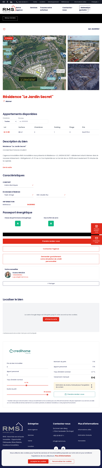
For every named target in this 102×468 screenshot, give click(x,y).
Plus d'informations (63, 456)
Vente (35, 2)
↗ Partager (51, 283)
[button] (4, 29)
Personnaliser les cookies (62, 461)
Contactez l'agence (51, 249)
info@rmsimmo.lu (59, 441)
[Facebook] (7, 2)
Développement (53, 2)
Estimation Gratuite (85, 435)
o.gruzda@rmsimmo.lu (20, 277)
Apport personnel (13, 371)
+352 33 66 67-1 (23, 2)
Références (65, 2)
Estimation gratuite (84, 8)
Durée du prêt (12, 389)
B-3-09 (7, 132)
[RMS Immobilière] (9, 8)
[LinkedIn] (11, 2)
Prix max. (21, 118)
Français (94, 2)
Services (33, 7)
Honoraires (81, 441)
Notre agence (19, 8)
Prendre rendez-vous (51, 241)
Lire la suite (7, 167)
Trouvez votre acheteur (46, 8)
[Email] (4, 2)
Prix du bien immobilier (15, 363)
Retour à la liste (10, 18)
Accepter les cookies (38, 461)
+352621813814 (17, 275)
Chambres (6, 118)
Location (42, 2)
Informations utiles (80, 2)
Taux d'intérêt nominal (15, 380)
